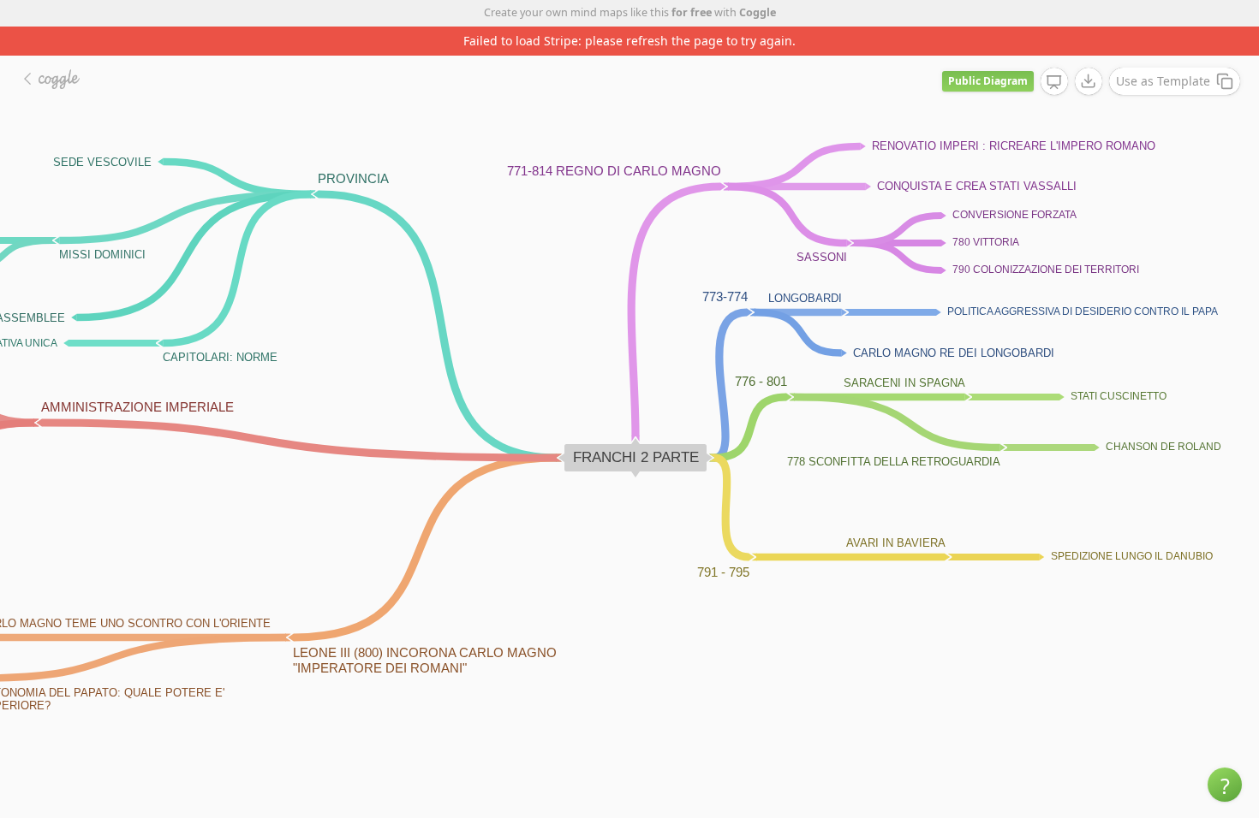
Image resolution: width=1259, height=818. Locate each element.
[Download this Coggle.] (1088, 81)
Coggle (757, 12)
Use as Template (1163, 81)
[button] (1225, 785)
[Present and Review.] (1054, 82)
